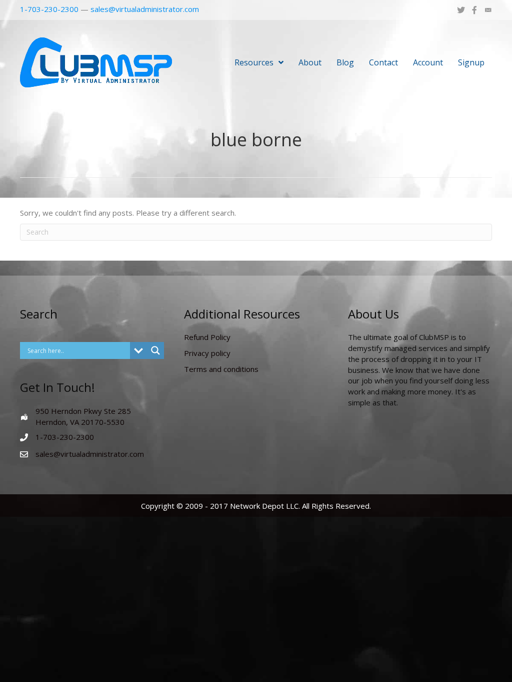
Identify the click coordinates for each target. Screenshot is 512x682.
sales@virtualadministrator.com (144, 9)
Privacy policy (207, 353)
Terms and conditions (221, 369)
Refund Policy (207, 337)
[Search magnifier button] (155, 350)
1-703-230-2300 (49, 9)
